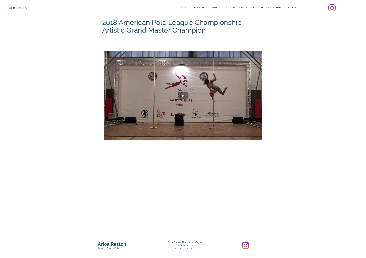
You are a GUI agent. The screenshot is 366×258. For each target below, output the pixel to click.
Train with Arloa (235, 8)
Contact (294, 8)
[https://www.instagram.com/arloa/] (332, 7)
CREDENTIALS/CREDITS (267, 8)
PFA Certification (206, 8)
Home (184, 8)
